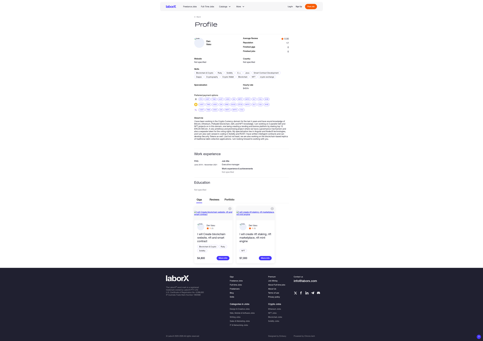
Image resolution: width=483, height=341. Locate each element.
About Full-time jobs (276, 285)
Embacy (282, 336)
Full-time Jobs (236, 285)
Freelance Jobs (190, 6)
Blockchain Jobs (275, 317)
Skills (232, 297)
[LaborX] (171, 6)
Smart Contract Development (266, 73)
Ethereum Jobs (274, 309)
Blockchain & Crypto (204, 73)
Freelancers (235, 289)
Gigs (232, 277)
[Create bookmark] (229, 208)
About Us (272, 289)
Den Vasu (211, 225)
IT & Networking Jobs (239, 325)
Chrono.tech (309, 336)
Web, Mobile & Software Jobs (242, 313)
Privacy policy (274, 297)
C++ (239, 73)
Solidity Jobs (273, 321)
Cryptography (212, 77)
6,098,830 (200, 292)
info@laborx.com (305, 281)
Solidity (230, 73)
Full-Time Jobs (207, 6)
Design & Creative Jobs (240, 309)
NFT (253, 77)
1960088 (196, 295)
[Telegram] (312, 292)
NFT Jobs (272, 313)
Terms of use (273, 293)
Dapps (199, 77)
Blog (232, 293)
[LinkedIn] (306, 292)
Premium (272, 277)
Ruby (220, 73)
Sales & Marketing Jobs (240, 321)
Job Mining (272, 281)
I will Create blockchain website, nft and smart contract (211, 237)
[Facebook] (301, 292)
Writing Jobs (235, 317)
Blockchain (242, 77)
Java (247, 73)
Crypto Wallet (228, 77)
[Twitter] (295, 292)
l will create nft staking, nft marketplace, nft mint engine (255, 237)
